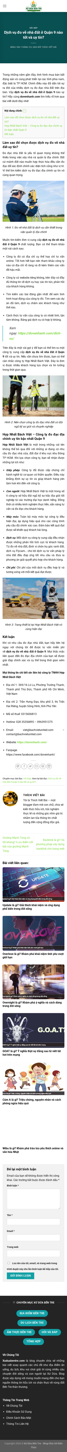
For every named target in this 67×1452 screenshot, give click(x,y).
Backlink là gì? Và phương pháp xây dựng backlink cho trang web (50, 844)
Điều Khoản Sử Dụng (19, 1411)
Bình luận (13, 1185)
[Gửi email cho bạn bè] (37, 766)
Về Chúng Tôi (14, 1405)
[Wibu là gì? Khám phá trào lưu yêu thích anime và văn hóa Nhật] (33, 1127)
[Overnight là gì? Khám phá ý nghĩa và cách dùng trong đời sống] (33, 981)
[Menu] (5, 6)
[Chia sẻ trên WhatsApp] (18, 766)
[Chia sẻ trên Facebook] (24, 766)
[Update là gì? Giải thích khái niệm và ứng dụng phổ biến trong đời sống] (33, 884)
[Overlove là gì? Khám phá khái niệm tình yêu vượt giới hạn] (33, 933)
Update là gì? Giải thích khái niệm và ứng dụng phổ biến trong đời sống (31, 907)
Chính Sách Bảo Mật (18, 1417)
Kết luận (9, 134)
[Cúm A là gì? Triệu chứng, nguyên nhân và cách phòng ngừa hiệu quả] (33, 1079)
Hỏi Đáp (34, 28)
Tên (10, 1215)
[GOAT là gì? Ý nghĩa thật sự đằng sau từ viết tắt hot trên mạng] (33, 1030)
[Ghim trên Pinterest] (43, 766)
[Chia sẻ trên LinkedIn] (49, 766)
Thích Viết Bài (49, 47)
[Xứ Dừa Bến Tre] (33, 6)
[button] (24, 110)
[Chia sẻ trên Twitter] (30, 766)
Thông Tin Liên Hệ (17, 1423)
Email (11, 1231)
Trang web (12, 1247)
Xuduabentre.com (14, 1360)
